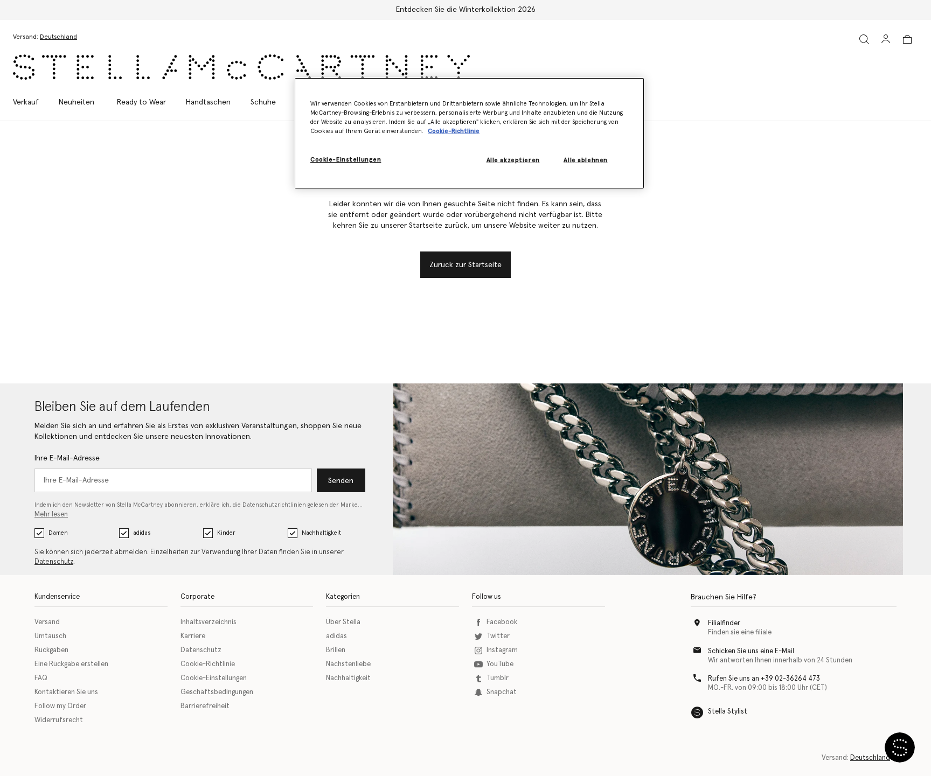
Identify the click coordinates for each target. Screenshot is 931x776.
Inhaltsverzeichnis (208, 622)
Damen (58, 533)
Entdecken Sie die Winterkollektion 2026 (466, 9)
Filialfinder (724, 623)
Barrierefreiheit (205, 706)
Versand (47, 622)
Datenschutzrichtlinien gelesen (285, 505)
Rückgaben (51, 650)
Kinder (226, 533)
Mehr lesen (51, 514)
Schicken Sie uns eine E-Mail (751, 651)
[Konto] (886, 38)
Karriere (192, 636)
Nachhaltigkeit (321, 533)
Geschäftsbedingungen (216, 692)
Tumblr (498, 678)
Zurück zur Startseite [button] (465, 265)
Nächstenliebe (348, 664)
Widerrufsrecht (58, 720)
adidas (141, 533)
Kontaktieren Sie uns (66, 692)
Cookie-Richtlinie (207, 664)
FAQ (40, 678)
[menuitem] (76, 102)
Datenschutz (53, 561)
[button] (900, 747)
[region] (469, 133)
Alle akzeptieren (513, 160)
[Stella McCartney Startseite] (241, 67)
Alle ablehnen (585, 160)
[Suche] (864, 39)
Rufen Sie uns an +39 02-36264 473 (764, 678)
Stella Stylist (727, 711)
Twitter (498, 636)
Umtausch (50, 636)
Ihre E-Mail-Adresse (67, 458)
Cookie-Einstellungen (213, 678)
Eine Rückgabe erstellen (71, 664)
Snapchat (502, 692)
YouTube (500, 664)
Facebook (502, 622)
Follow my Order (60, 706)
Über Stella (343, 622)
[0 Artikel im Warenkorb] (907, 39)
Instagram (502, 650)
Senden (340, 481)
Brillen (335, 650)
